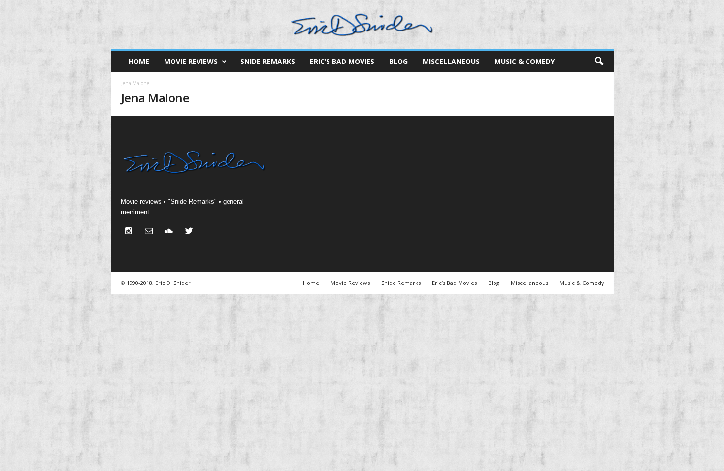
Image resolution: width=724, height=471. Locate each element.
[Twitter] (190, 232)
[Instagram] (131, 232)
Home (139, 61)
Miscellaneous (451, 61)
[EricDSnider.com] (362, 24)
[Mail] (151, 232)
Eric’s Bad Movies (342, 61)
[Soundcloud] (171, 232)
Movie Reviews (191, 61)
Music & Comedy (524, 61)
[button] (599, 61)
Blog (398, 61)
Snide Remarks (267, 61)
